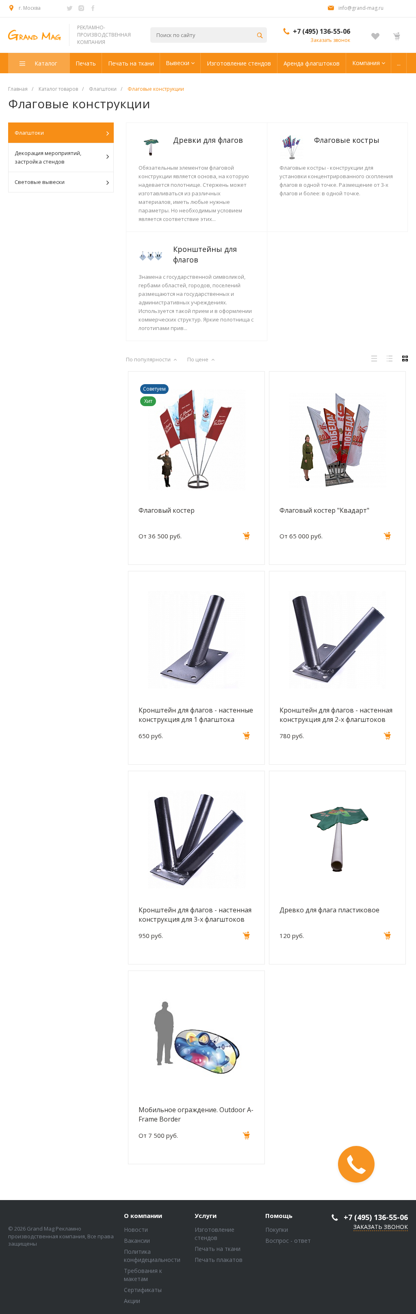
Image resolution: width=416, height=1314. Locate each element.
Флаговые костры (346, 140)
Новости (136, 1229)
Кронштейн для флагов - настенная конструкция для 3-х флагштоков (195, 914)
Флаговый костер (167, 510)
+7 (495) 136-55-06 (321, 31)
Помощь (278, 1216)
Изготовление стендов (214, 1234)
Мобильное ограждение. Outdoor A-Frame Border (196, 1114)
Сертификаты (143, 1290)
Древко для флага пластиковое (329, 909)
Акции (132, 1301)
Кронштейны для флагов (205, 254)
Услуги (206, 1216)
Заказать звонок (330, 40)
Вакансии (137, 1240)
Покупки (276, 1229)
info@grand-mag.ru (361, 7)
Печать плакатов (219, 1260)
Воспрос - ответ (288, 1240)
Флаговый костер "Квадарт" (324, 510)
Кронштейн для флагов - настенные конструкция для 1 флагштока (196, 715)
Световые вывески (40, 182)
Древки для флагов (208, 140)
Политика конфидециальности (152, 1256)
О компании (143, 1216)
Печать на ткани (217, 1249)
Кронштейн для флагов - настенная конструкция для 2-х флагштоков (336, 715)
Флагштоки (29, 132)
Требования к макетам (143, 1275)
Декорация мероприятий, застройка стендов (48, 157)
